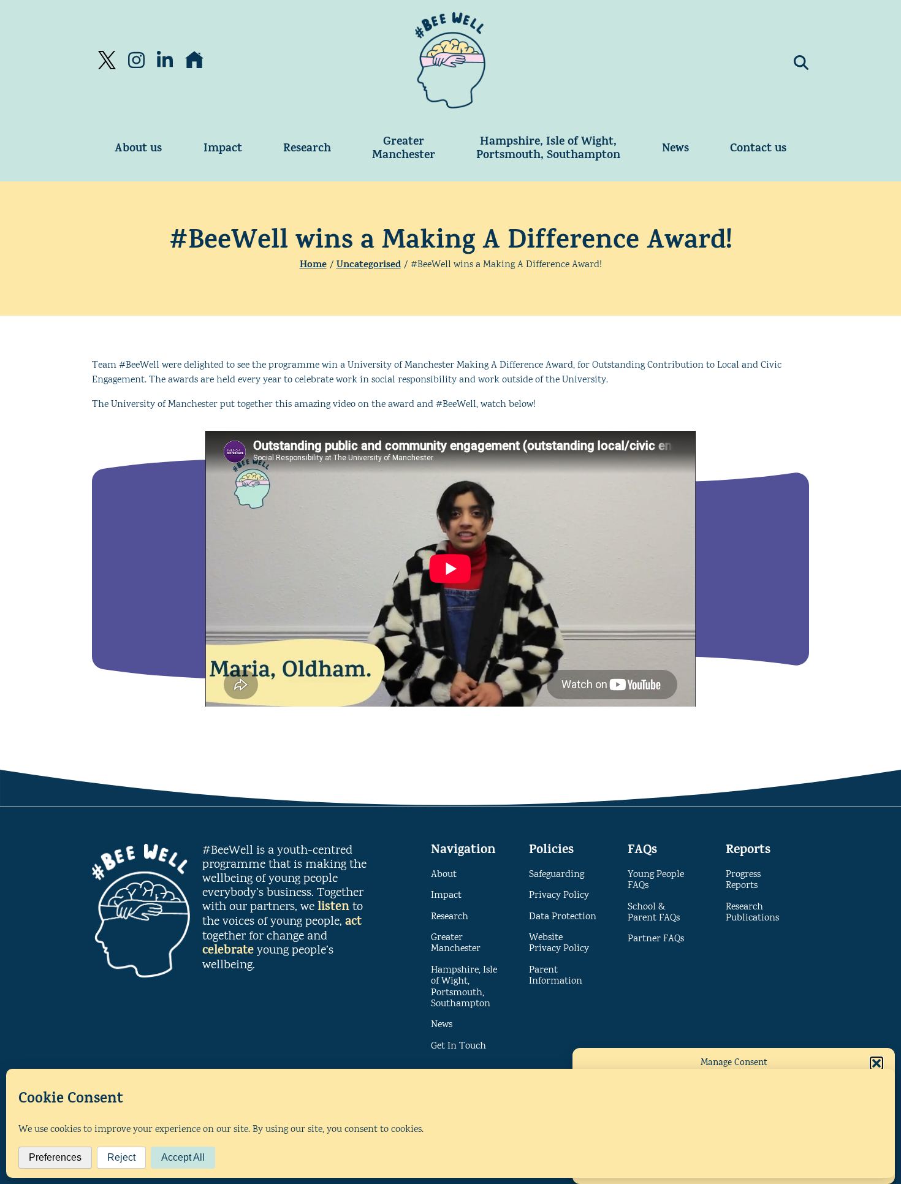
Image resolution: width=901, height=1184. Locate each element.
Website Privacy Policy (559, 943)
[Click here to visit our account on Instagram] (136, 60)
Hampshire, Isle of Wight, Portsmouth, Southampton (548, 149)
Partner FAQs (656, 939)
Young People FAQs (656, 880)
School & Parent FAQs (654, 912)
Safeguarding (556, 875)
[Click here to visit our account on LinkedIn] (165, 60)
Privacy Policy (559, 896)
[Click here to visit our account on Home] (194, 60)
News (675, 149)
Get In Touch (458, 1046)
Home (313, 265)
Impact (222, 149)
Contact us (758, 149)
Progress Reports (743, 880)
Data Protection (562, 917)
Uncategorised (368, 265)
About (444, 875)
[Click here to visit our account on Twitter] (107, 60)
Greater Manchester (403, 149)
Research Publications (752, 912)
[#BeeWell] (450, 60)
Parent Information (555, 976)
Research (307, 149)
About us (138, 149)
